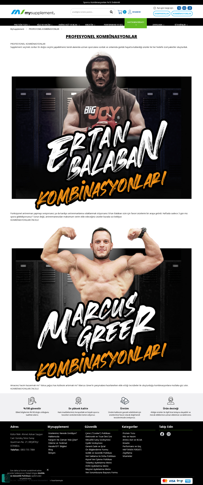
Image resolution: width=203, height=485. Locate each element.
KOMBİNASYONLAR (182, 13)
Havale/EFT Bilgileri (57, 446)
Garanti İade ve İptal (95, 446)
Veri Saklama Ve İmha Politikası (100, 456)
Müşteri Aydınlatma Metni (98, 469)
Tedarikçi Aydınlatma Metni (98, 462)
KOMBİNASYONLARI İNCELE (24, 219)
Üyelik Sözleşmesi (93, 443)
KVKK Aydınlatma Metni (96, 465)
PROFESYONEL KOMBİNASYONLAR (44, 29)
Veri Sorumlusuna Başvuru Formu (101, 472)
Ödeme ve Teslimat (57, 443)
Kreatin (89, 24)
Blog (50, 449)
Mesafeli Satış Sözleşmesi (97, 439)
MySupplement (17, 29)
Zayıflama (157, 24)
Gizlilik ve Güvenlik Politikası (27, 474)
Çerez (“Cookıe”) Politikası (97, 433)
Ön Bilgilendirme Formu (96, 449)
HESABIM (136, 12)
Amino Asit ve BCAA (68, 24)
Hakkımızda (53, 436)
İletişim (51, 452)
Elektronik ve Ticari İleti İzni (98, 436)
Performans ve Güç (113, 24)
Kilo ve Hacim (43, 24)
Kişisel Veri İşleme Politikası (98, 459)
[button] (9, 2)
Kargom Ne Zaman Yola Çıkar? (63, 439)
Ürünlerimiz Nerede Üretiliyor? (62, 433)
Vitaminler (180, 24)
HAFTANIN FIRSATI (135, 22)
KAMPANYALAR (162, 13)
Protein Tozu (21, 24)
